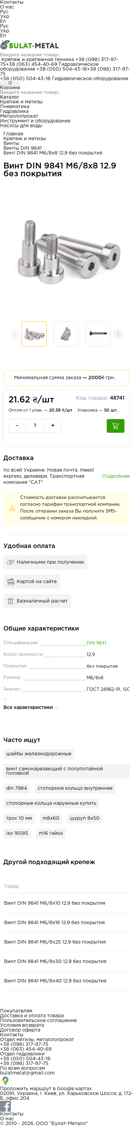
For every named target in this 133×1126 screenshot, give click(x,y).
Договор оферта (20, 1030)
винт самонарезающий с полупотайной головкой (54, 771)
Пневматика (14, 107)
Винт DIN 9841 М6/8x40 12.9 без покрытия (55, 981)
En (3, 21)
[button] (118, 334)
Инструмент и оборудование (35, 121)
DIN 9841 (96, 643)
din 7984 (16, 788)
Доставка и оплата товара (32, 1016)
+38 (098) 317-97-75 (24, 1044)
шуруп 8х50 (85, 818)
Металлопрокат (19, 116)
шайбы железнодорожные (38, 754)
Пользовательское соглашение (38, 1021)
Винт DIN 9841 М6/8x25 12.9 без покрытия (55, 942)
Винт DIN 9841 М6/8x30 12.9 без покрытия (55, 962)
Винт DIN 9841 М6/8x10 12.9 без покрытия (54, 903)
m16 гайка (51, 833)
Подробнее (116, 476)
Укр (4, 17)
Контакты (12, 2)
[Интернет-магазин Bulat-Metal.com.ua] (66, 45)
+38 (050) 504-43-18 (61, 69)
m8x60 (51, 818)
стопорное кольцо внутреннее (75, 788)
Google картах (74, 1089)
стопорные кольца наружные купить (51, 803)
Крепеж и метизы (21, 102)
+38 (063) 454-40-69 (31, 64)
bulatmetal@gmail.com (27, 1073)
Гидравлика (14, 111)
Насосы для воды (21, 126)
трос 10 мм (19, 818)
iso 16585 (17, 833)
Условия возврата (22, 1025)
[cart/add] (115, 426)
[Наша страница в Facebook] (66, 1106)
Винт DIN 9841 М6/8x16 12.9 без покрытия (54, 923)
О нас (7, 7)
